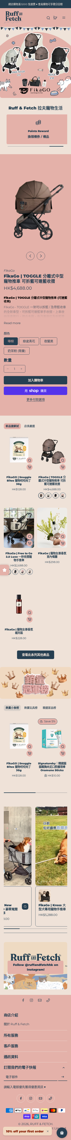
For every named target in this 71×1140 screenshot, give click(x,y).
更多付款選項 (36, 399)
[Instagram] (31, 1000)
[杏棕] (29, 571)
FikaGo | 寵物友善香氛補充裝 (19, 631)
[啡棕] (41, 495)
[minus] (8, 369)
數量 (8, 360)
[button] (35, 380)
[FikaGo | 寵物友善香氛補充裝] (19, 604)
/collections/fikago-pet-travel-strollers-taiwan (34, 29)
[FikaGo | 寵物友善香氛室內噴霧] (52, 528)
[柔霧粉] (22, 571)
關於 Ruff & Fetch (16, 1024)
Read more (12, 323)
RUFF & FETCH (41, 1124)
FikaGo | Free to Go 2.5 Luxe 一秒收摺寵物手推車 (18, 557)
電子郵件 (12, 1077)
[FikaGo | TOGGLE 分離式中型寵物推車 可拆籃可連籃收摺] (52, 452)
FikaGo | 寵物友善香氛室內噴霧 (52, 555)
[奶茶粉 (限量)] (63, 495)
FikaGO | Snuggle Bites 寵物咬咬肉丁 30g (18, 480)
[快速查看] (30, 460)
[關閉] (47, 1131)
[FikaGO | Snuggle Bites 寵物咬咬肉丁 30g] (19, 452)
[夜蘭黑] (55, 495)
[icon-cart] (55, 17)
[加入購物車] (30, 467)
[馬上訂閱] (62, 1077)
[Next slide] (41, 256)
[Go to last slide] (30, 256)
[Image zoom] (35, 207)
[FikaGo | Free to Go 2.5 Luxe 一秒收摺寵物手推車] (19, 528)
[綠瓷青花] (48, 495)
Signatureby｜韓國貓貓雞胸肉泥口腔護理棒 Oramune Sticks (52, 767)
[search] (48, 17)
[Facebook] (23, 1000)
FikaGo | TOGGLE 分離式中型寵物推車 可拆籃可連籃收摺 (52, 480)
